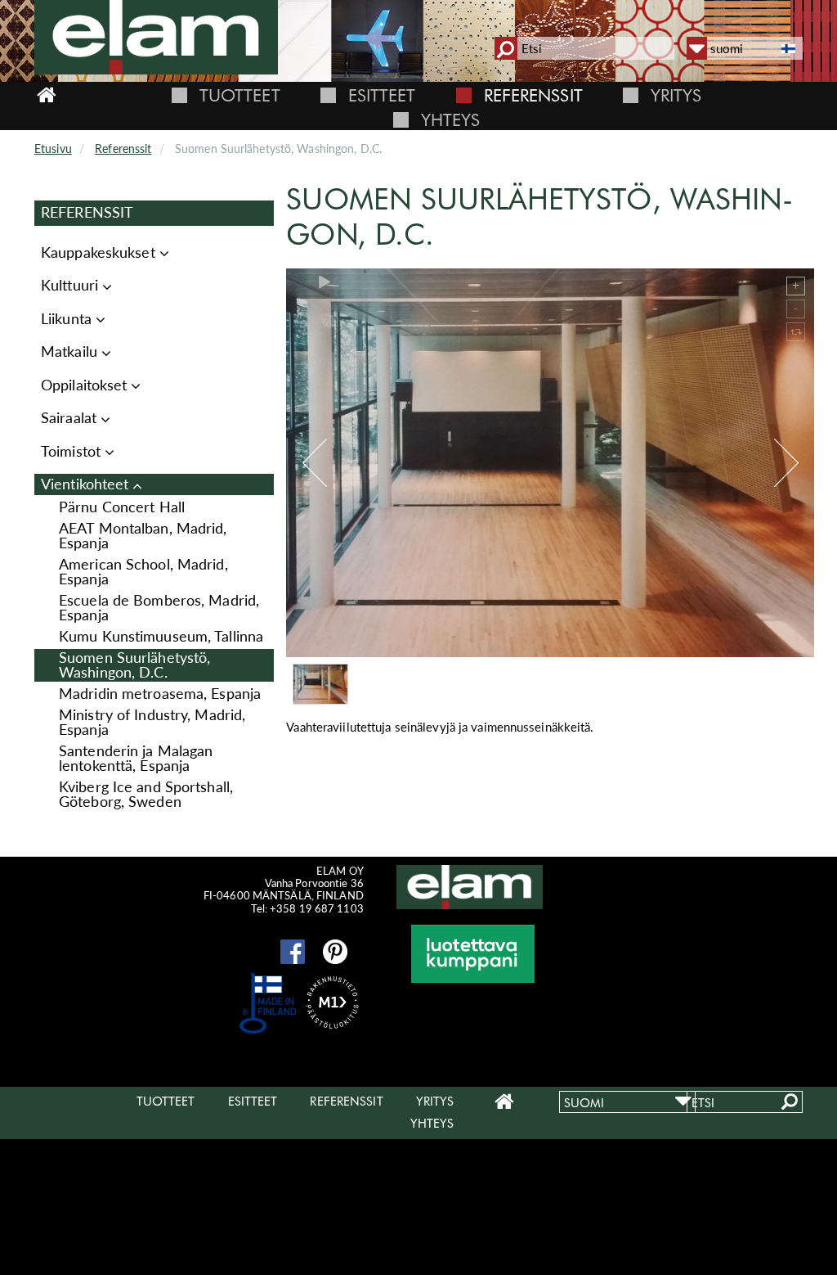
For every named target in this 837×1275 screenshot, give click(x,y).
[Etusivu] (162, 37)
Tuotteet (239, 95)
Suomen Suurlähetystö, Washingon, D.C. (134, 665)
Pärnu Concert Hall (122, 507)
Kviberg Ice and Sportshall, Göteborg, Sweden (146, 794)
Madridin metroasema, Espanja (160, 693)
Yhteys (451, 119)
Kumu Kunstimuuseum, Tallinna (161, 636)
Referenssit (533, 95)
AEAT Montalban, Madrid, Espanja (143, 536)
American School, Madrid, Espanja (143, 572)
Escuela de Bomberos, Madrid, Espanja (159, 608)
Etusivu (53, 148)
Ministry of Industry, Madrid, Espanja (152, 722)
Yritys (676, 95)
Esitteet (382, 95)
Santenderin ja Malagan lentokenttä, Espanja (136, 758)
